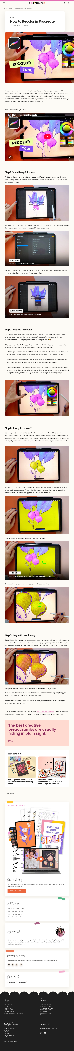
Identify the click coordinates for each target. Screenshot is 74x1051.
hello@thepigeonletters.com (48, 1029)
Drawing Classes (46, 1009)
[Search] (65, 3)
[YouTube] (45, 1033)
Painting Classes (46, 1006)
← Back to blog (9, 793)
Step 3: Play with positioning (16, 917)
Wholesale (7, 1030)
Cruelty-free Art (9, 1028)
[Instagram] (41, 1033)
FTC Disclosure (9, 1035)
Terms (6, 1031)
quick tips (22, 982)
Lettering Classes (46, 1004)
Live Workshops (45, 1013)
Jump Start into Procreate (45, 712)
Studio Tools (8, 1009)
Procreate (7, 1008)
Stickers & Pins (9, 1011)
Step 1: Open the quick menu (16, 908)
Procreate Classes (46, 1008)
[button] (4, 3)
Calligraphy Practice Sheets (13, 1013)
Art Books (43, 1011)
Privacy (6, 1033)
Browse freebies (16, 891)
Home (5, 8)
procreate (12, 982)
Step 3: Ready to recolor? (15, 914)
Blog (10, 8)
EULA (5, 1036)
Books (6, 1006)
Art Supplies (8, 1004)
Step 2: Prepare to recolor (15, 911)
